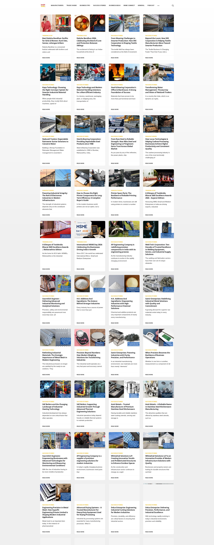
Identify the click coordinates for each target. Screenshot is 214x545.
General (141, 5)
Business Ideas (114, 5)
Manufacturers (57, 5)
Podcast (151, 5)
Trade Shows (72, 5)
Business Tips (85, 5)
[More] (158, 5)
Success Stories (99, 5)
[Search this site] (173, 5)
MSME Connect (129, 5)
